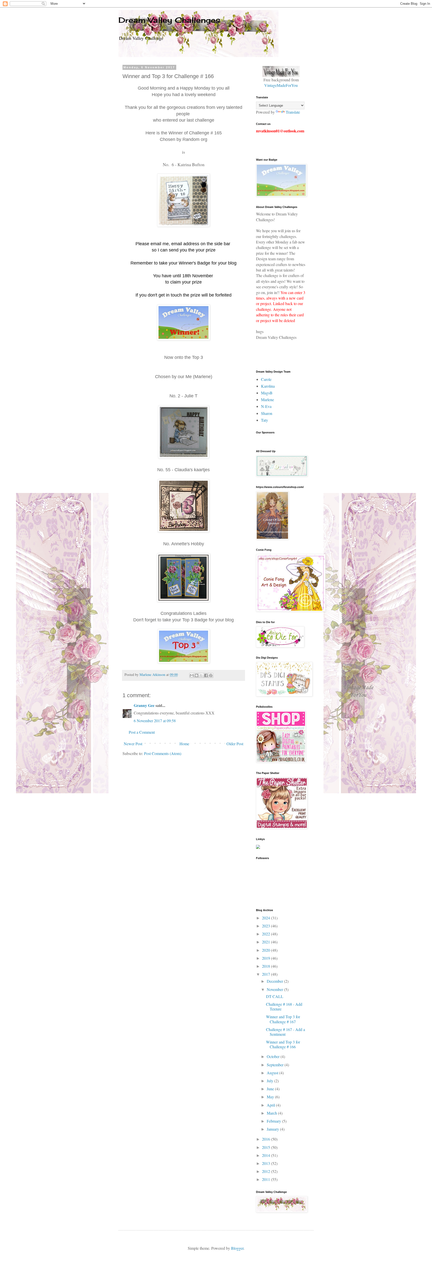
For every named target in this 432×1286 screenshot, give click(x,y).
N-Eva (266, 406)
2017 (266, 974)
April (271, 1105)
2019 (266, 958)
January (273, 1129)
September (275, 1064)
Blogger (237, 1248)
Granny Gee (144, 705)
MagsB (266, 392)
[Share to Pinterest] (210, 675)
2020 (266, 950)
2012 (266, 1171)
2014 (266, 1155)
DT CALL (274, 996)
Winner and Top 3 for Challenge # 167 (283, 1019)
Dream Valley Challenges (169, 20)
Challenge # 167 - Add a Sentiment (285, 1032)
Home (184, 743)
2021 (266, 941)
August (273, 1072)
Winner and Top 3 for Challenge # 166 (283, 1044)
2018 (266, 966)
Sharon (266, 413)
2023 (266, 925)
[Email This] (191, 675)
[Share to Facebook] (206, 675)
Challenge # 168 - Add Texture (284, 1006)
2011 (266, 1179)
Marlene (267, 399)
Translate (293, 112)
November (275, 989)
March (272, 1113)
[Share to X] (201, 675)
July (270, 1080)
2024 (266, 917)
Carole (266, 379)
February (274, 1121)
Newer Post (133, 743)
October (273, 1056)
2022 (266, 933)
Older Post (234, 743)
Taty (264, 420)
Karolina (268, 386)
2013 (266, 1163)
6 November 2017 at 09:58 (155, 720)
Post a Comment (142, 732)
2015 (266, 1147)
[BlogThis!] (196, 675)
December (275, 981)
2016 (266, 1139)
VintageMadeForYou (281, 85)
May (271, 1096)
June (271, 1088)
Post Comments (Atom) (162, 753)
